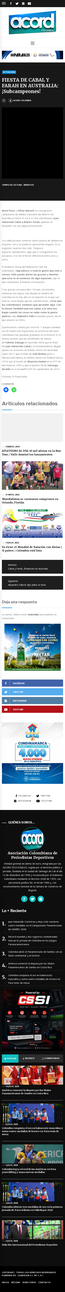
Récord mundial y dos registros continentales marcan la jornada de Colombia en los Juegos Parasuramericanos (33, 940)
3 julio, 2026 (12, 1203)
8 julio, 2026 (12, 1124)
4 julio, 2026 (12, 1165)
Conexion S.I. (26, 1275)
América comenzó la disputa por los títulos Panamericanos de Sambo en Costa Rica (31, 965)
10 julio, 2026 (12, 1086)
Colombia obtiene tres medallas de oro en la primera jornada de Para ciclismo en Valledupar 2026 (32, 1208)
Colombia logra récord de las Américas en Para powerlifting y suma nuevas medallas (29, 1171)
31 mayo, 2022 (13, 494)
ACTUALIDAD (9, 72)
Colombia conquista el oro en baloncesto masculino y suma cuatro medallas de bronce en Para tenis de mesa (34, 979)
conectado (33, 614)
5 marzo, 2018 (13, 446)
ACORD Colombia (22, 100)
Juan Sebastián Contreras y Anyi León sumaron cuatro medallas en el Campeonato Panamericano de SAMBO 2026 (35, 925)
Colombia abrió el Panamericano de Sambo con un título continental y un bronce (35, 953)
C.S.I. (41, 1275)
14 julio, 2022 (12, 542)
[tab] (10, 1058)
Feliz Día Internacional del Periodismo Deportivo (30, 1244)
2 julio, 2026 (12, 1241)
